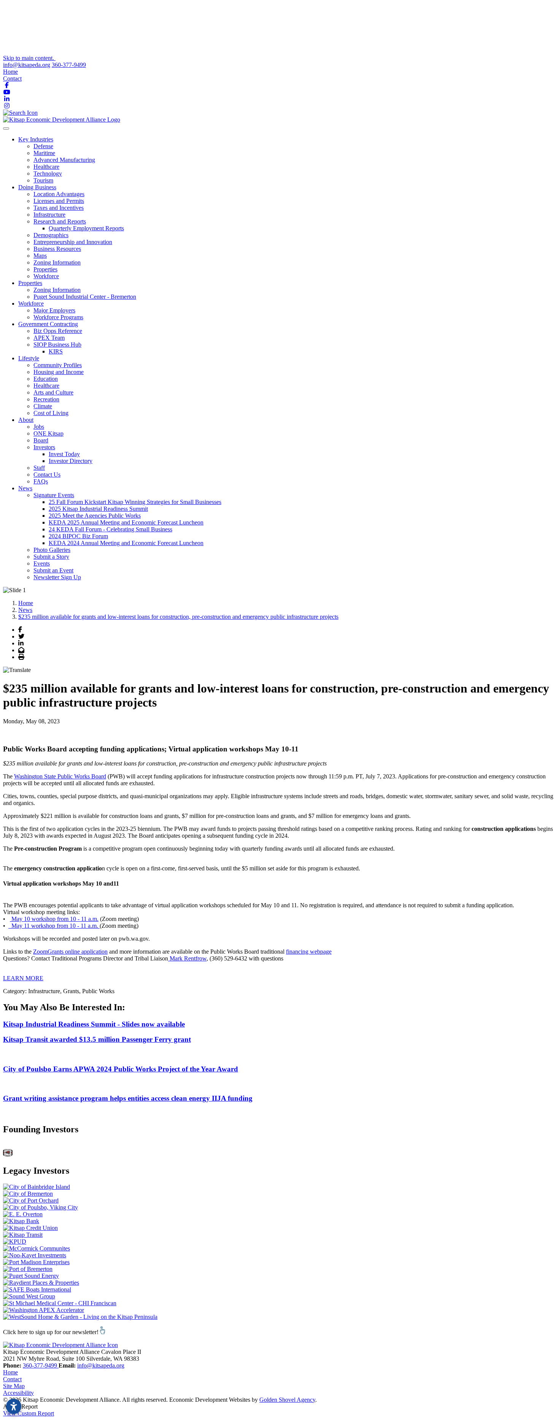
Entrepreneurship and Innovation (72, 242)
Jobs (38, 426)
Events (41, 563)
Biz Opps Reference (57, 331)
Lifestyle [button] (28, 358)
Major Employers (54, 310)
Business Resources (57, 249)
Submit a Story (51, 556)
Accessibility (18, 1393)
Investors (44, 447)
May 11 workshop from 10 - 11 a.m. (54, 925)
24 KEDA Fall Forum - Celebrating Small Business (110, 529)
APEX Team (49, 337)
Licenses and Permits (58, 201)
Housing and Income (58, 372)
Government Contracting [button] (48, 324)
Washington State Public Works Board (60, 776)
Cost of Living (50, 413)
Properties (45, 269)
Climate (42, 406)
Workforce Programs (58, 317)
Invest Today (64, 454)
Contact (12, 78)
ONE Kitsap (48, 433)
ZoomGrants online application (70, 951)
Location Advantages (58, 194)
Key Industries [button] (35, 139)
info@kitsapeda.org (26, 65)
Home (10, 71)
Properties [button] (30, 283)
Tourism (43, 180)
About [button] (25, 420)
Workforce (46, 276)
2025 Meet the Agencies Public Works (95, 515)
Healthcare (46, 166)
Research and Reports (59, 221)
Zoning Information (57, 262)
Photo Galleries (51, 550)
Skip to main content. (29, 58)
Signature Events (53, 495)
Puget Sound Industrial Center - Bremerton (84, 296)
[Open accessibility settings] (13, 1406)
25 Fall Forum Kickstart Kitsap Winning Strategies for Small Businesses (135, 502)
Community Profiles (57, 365)
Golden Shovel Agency (287, 1399)
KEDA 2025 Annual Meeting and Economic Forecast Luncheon (126, 522)
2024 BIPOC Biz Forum (78, 536)
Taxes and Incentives (58, 207)
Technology (47, 173)
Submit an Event (53, 570)
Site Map (14, 1386)
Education (45, 379)
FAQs (40, 481)
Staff (39, 467)
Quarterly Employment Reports (86, 228)
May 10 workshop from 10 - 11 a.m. (54, 919)
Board (40, 440)
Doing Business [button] (37, 187)
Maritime (44, 153)
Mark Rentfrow (187, 958)
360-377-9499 (69, 65)
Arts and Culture (53, 392)
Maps (40, 255)
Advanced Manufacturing (64, 160)
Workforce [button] (31, 303)
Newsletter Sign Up (57, 577)
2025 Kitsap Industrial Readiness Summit (98, 509)
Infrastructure (49, 214)
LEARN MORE (23, 978)
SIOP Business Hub (57, 344)
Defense (43, 146)
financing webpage (309, 951)
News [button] (25, 488)
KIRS (56, 351)
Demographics (50, 235)
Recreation (46, 399)
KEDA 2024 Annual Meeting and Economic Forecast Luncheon (126, 543)
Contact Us (46, 474)
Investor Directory (70, 461)
